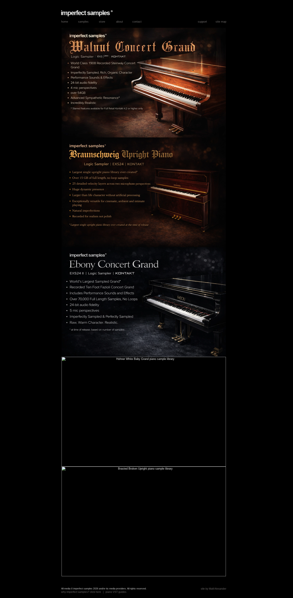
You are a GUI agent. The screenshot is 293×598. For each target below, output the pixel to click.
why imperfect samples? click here (81, 591)
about (119, 21)
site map (221, 21)
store (102, 21)
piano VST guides (116, 591)
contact (137, 21)
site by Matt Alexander (213, 588)
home (64, 21)
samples (83, 21)
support (202, 21)
